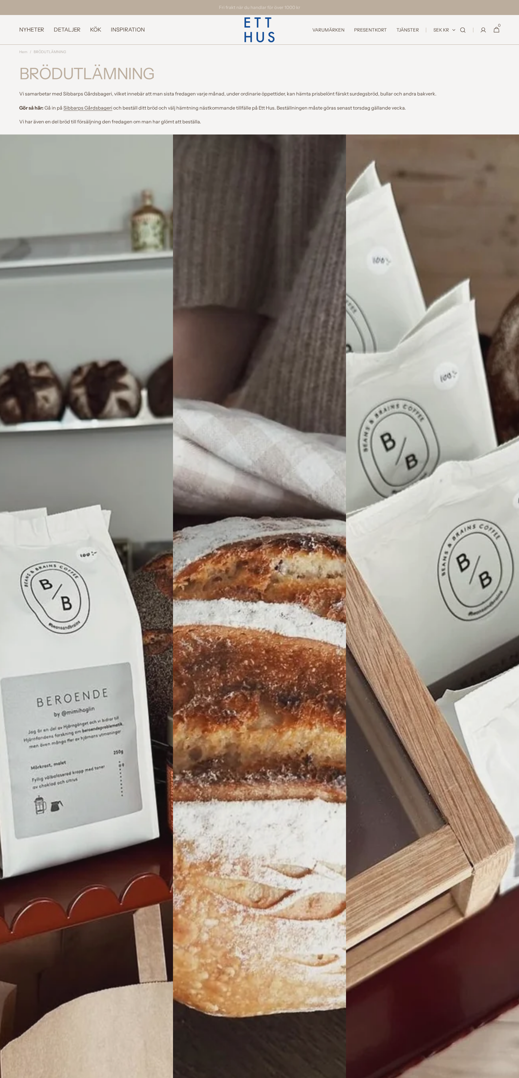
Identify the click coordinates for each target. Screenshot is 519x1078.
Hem (23, 52)
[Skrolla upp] (512, 1071)
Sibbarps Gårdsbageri (87, 108)
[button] (462, 30)
